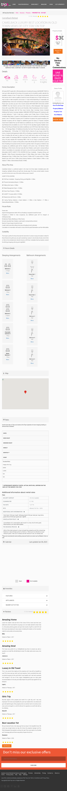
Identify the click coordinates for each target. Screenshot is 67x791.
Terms (3, 774)
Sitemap (25, 774)
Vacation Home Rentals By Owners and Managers (14, 773)
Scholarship (37, 773)
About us (57, 773)
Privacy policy (9, 774)
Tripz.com (12, 780)
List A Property (59, 4)
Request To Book (58, 51)
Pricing (44, 773)
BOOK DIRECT (34, 4)
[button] (26, 45)
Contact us (50, 773)
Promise (30, 773)
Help (20, 774)
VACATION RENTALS (23, 4)
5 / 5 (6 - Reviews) (33, 16)
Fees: (3, 495)
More (7, 273)
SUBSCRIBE (33, 765)
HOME (14, 4)
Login (51, 4)
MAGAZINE (44, 4)
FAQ (16, 774)
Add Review (6, 746)
